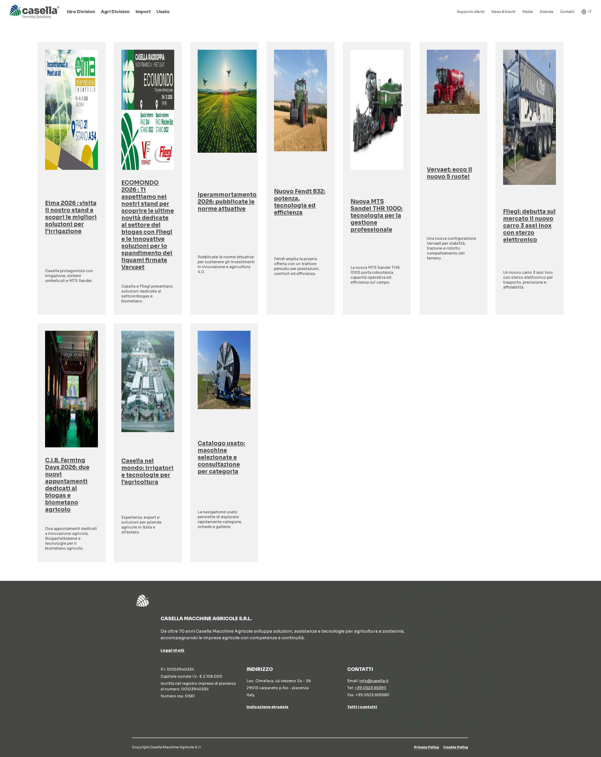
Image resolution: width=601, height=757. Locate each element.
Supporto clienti (470, 11)
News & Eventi (503, 11)
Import (143, 12)
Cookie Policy (455, 747)
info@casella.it (374, 680)
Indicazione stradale (268, 706)
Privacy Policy (426, 747)
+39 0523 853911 (370, 687)
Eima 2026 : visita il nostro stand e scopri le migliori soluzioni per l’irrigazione (71, 217)
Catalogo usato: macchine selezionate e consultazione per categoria (221, 457)
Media (527, 11)
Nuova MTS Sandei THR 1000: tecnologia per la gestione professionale (377, 215)
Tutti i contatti (362, 706)
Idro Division (81, 12)
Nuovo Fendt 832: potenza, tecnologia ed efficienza (299, 202)
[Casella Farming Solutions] (34, 12)
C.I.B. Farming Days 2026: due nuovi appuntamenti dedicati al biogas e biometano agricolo (67, 485)
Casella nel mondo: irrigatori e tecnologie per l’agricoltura (147, 471)
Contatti (567, 11)
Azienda (546, 11)
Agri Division (115, 12)
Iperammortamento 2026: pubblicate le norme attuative (227, 201)
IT (590, 12)
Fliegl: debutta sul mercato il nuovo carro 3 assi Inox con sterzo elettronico (529, 225)
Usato (163, 12)
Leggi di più (172, 650)
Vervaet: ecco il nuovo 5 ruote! (449, 173)
